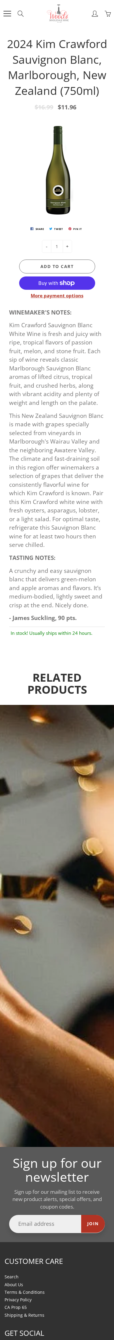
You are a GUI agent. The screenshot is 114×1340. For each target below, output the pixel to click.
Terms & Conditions (25, 1292)
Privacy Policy (18, 1300)
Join (93, 1223)
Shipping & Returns (24, 1315)
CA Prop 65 (16, 1307)
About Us (14, 1284)
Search (12, 1277)
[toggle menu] (7, 13)
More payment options (57, 295)
